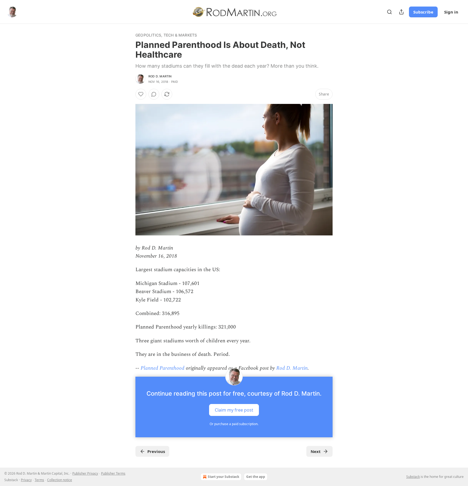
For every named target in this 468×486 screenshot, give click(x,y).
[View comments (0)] (153, 94)
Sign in (451, 12)
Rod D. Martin (160, 76)
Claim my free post (234, 410)
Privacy (26, 480)
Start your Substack (223, 476)
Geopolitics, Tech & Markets (166, 35)
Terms (39, 480)
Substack (413, 476)
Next (316, 451)
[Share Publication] (401, 11)
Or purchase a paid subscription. (234, 424)
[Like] (140, 94)
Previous (156, 451)
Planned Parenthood (162, 368)
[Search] (389, 11)
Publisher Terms (113, 473)
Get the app (255, 476)
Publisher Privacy (85, 473)
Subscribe (423, 12)
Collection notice (59, 480)
